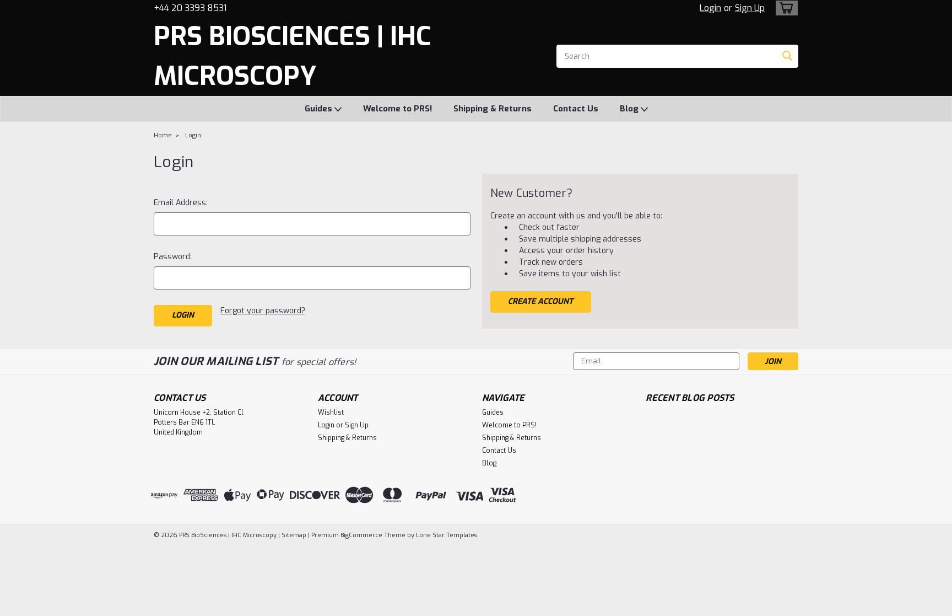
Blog (630, 108)
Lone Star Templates (446, 535)
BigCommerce (361, 535)
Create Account (540, 301)
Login (710, 8)
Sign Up (750, 8)
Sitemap (294, 535)
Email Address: (181, 202)
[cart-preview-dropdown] (784, 8)
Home (163, 135)
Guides (319, 108)
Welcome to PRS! (397, 108)
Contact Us (575, 108)
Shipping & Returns (492, 108)
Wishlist (331, 412)
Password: (173, 256)
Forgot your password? (262, 311)
